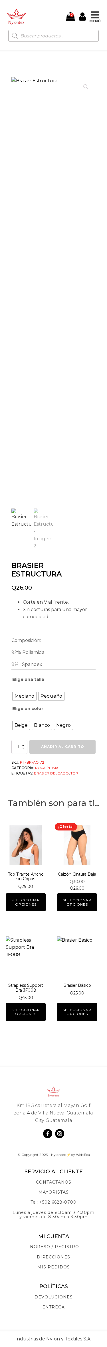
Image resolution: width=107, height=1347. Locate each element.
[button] (86, 87)
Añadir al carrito (62, 746)
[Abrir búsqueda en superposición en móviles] (53, 35)
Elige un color (27, 708)
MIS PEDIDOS (53, 1267)
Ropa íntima (46, 768)
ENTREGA (53, 1307)
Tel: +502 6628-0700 (53, 1202)
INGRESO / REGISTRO (53, 1247)
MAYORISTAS (54, 1192)
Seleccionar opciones (25, 902)
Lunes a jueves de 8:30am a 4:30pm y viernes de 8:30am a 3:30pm (53, 1214)
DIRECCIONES (53, 1257)
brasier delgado (51, 773)
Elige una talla (28, 679)
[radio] (24, 696)
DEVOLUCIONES (54, 1297)
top (74, 773)
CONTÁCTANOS (53, 1182)
